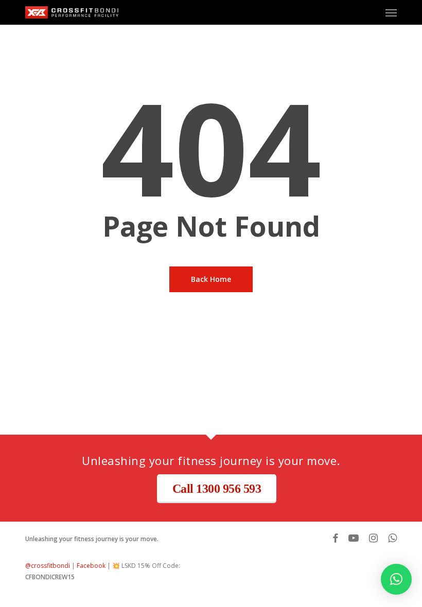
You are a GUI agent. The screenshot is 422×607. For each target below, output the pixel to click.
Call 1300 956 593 (216, 488)
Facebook (91, 565)
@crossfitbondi (47, 565)
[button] (391, 12)
